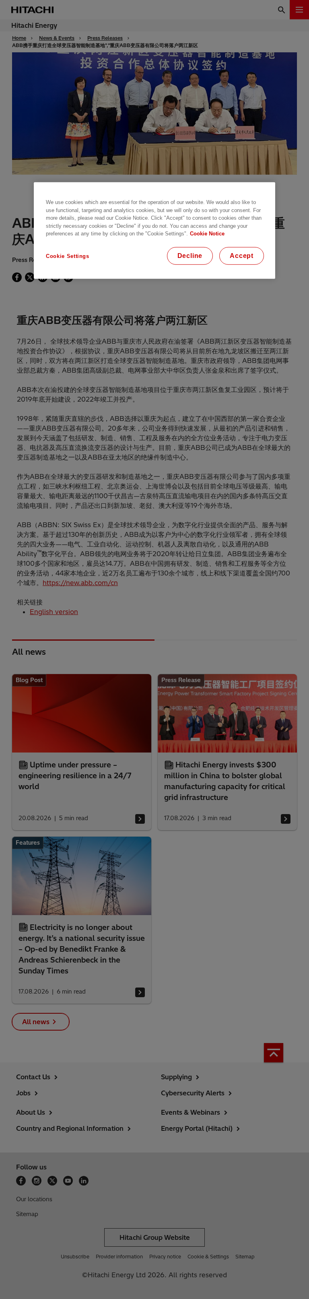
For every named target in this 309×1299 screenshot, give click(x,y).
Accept (241, 255)
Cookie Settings (67, 256)
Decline (190, 255)
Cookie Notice (207, 234)
